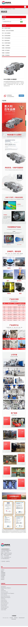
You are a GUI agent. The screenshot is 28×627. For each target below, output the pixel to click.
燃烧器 (2, 571)
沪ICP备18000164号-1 (5, 558)
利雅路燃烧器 (13, 619)
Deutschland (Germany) (5, 596)
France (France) (4, 594)
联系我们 (2, 579)
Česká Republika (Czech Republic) (7, 593)
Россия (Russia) (4, 604)
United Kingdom (4, 608)
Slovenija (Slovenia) (4, 607)
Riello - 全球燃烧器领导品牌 (6, 8)
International (3, 586)
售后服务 (2, 576)
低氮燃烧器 (3, 572)
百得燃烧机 (11, 617)
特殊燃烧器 (3, 575)
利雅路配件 (16, 617)
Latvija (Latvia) (4, 600)
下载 (21, 21)
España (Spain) (4, 605)
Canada (2, 589)
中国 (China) (3, 590)
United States (3, 609)
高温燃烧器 (3, 573)
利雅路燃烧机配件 (22, 617)
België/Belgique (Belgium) (6, 587)
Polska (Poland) (4, 601)
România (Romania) (4, 602)
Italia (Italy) (3, 598)
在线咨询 (21, 95)
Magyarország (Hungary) (5, 597)
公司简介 (2, 569)
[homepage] (7, 3)
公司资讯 (2, 578)
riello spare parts (6, 617)
